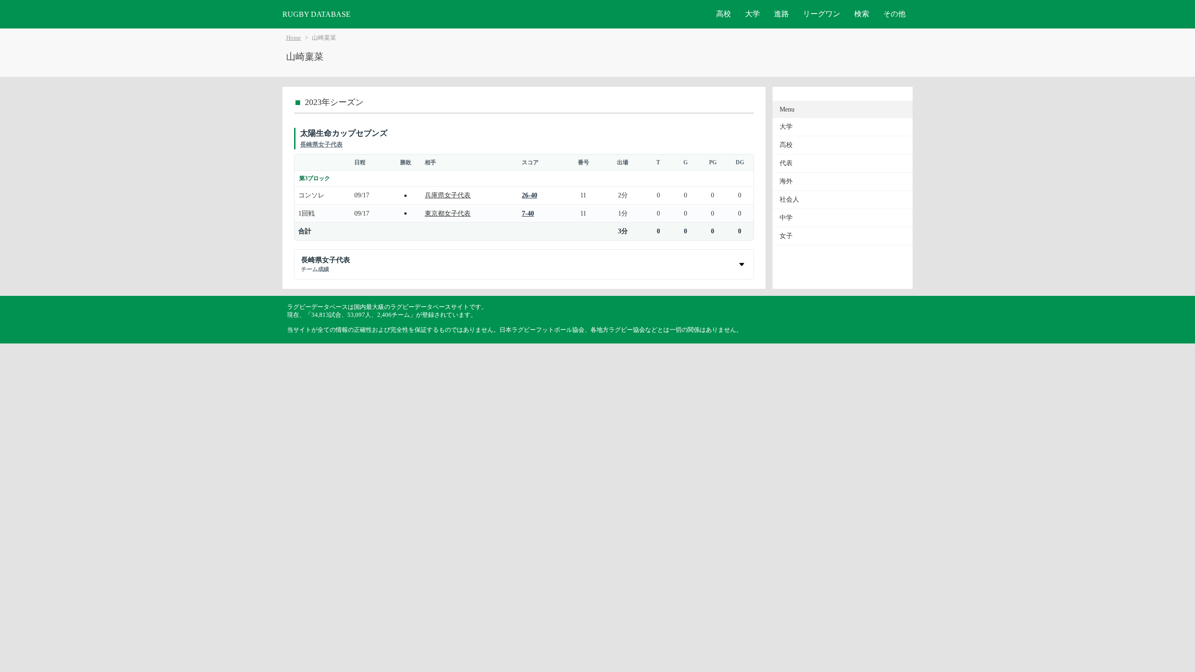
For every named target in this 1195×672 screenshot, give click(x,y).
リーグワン (821, 14)
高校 (723, 14)
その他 (894, 14)
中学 (786, 217)
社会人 (789, 199)
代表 (786, 163)
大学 (752, 14)
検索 (861, 14)
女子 (786, 235)
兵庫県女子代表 (448, 195)
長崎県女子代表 (321, 144)
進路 (781, 14)
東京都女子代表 (448, 213)
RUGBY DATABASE (316, 14)
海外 (786, 181)
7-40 (528, 213)
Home (293, 38)
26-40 (529, 195)
